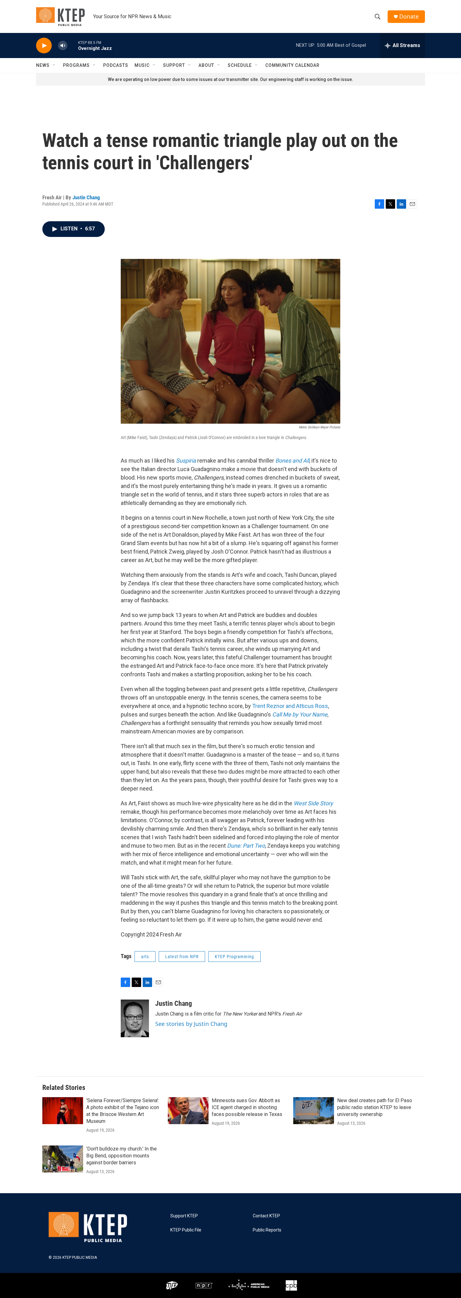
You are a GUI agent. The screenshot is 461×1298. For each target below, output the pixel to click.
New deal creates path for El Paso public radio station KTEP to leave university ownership (374, 1107)
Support (174, 65)
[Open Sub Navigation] (54, 65)
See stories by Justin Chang (191, 1023)
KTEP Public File (185, 1230)
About (206, 65)
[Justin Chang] (135, 1018)
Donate (409, 16)
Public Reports (267, 1230)
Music (142, 65)
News (43, 65)
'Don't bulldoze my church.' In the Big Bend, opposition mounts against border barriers (121, 1156)
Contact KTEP (266, 1216)
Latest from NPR (182, 956)
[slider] (73, 45)
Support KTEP (184, 1216)
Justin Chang (86, 197)
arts (145, 956)
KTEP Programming (234, 956)
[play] (44, 45)
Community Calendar (292, 65)
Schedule (240, 65)
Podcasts (115, 65)
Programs (76, 65)
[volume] (62, 46)
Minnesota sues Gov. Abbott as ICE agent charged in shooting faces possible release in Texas (247, 1107)
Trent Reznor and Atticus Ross (290, 706)
